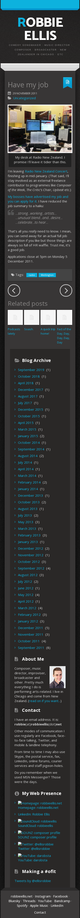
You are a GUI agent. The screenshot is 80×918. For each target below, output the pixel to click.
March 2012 (27, 608)
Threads (29, 901)
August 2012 (28, 575)
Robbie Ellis (40, 29)
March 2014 (27, 475)
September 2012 (31, 568)
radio (32, 275)
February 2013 (29, 535)
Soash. (29, 329)
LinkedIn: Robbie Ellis (34, 814)
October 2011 (29, 641)
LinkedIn (57, 905)
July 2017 (25, 403)
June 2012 (25, 588)
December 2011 (30, 628)
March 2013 (27, 528)
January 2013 (28, 542)
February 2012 (29, 614)
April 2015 (26, 422)
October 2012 (29, 561)
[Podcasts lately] (15, 317)
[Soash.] (31, 317)
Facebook (60, 896)
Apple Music (39, 905)
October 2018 (29, 376)
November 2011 (30, 634)
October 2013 (29, 502)
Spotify (22, 905)
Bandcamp (62, 901)
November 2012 (30, 555)
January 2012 (28, 621)
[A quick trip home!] (48, 317)
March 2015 (27, 429)
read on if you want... (44, 701)
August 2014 (28, 455)
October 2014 (29, 442)
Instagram (43, 896)
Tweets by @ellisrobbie (32, 881)
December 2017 (30, 389)
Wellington (47, 275)
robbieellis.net (21, 896)
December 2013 (30, 495)
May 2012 (25, 594)
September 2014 (31, 449)
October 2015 (29, 416)
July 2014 (25, 462)
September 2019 (31, 369)
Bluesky (14, 901)
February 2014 (29, 482)
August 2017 (28, 396)
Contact (40, 912)
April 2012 (26, 601)
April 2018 (26, 383)
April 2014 (26, 469)
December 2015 (30, 409)
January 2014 (28, 489)
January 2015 (28, 436)
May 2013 (25, 522)
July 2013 (25, 515)
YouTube (45, 901)
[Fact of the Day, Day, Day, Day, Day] (64, 317)
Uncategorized (24, 98)
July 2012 (25, 581)
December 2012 (30, 548)
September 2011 (31, 647)
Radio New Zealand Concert (46, 171)
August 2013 (28, 508)
